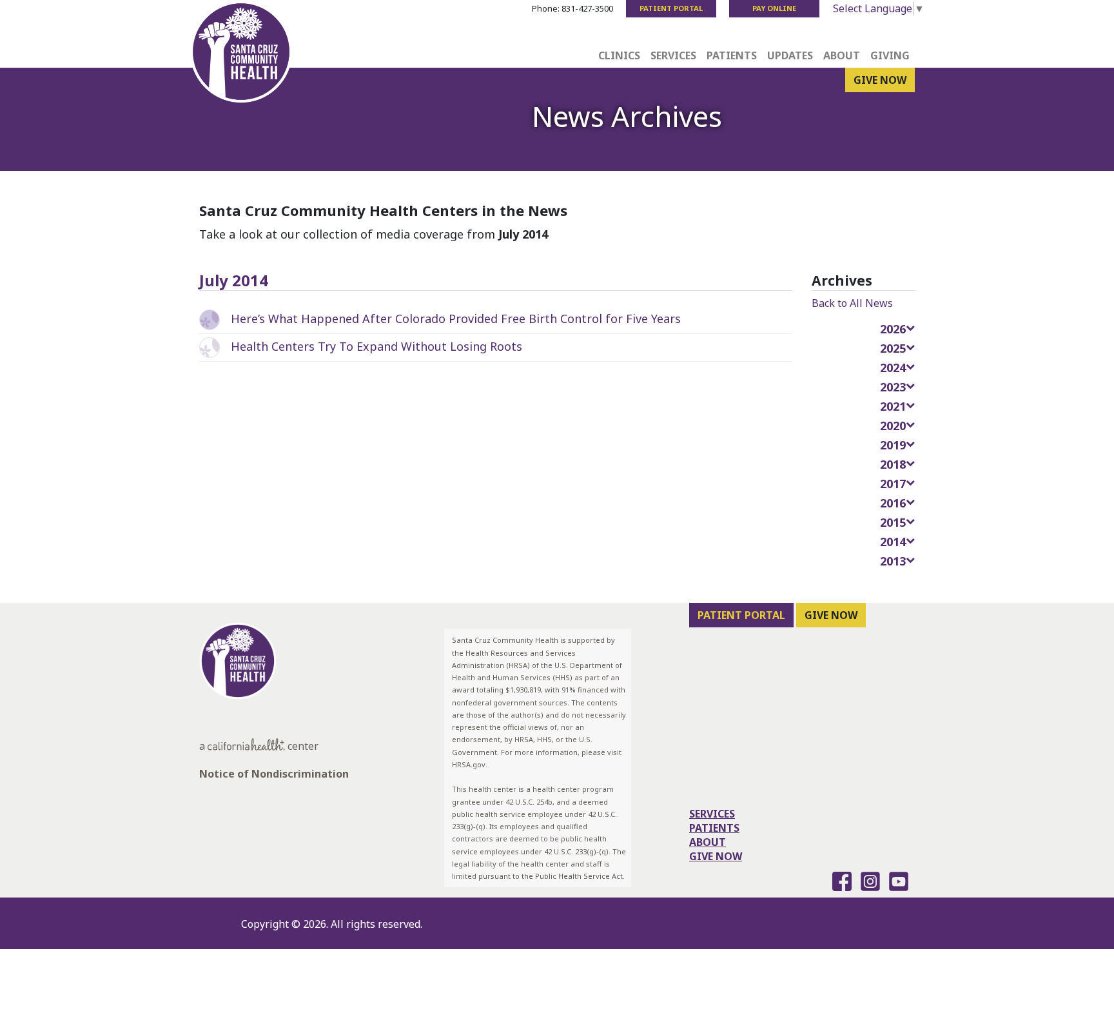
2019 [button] (893, 445)
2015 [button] (893, 522)
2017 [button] (893, 483)
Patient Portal (671, 8)
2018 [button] (893, 464)
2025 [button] (893, 348)
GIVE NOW (880, 80)
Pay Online (774, 8)
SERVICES (712, 814)
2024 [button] (893, 367)
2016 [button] (893, 503)
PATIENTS (714, 828)
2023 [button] (893, 387)
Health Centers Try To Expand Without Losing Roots (376, 346)
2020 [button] (893, 425)
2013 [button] (893, 561)
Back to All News (852, 303)
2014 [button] (893, 541)
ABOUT (707, 842)
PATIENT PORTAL (741, 615)
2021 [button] (893, 406)
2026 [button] (893, 329)
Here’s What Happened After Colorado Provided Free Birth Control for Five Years (456, 318)
